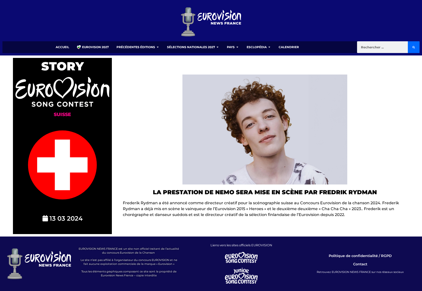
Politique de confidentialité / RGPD (360, 256)
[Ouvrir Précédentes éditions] (157, 47)
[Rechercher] (414, 47)
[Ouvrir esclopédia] (269, 47)
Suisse (62, 114)
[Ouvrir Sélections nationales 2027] (217, 47)
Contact (360, 264)
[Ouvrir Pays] (237, 47)
